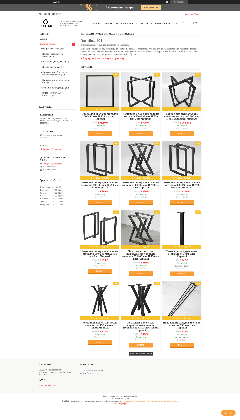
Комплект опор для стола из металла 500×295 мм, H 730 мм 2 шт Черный (141, 116)
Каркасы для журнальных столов (55, 81)
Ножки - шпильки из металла (52, 55)
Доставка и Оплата (126, 23)
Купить (99, 133)
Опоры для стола (50, 48)
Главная (95, 23)
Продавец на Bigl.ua (120, 398)
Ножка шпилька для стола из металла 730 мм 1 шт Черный (181, 325)
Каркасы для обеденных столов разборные (54, 73)
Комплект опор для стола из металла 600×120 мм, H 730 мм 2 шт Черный (182, 185)
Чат (230, 413)
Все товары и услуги (140, 353)
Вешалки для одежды (53, 87)
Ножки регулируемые (53, 61)
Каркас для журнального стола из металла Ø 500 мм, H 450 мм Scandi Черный (181, 116)
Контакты (146, 23)
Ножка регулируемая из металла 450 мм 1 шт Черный (181, 253)
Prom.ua (133, 396)
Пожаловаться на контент (134, 401)
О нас (176, 23)
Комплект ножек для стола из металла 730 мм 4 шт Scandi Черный (99, 325)
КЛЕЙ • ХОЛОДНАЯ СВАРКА (51, 94)
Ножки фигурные (51, 67)
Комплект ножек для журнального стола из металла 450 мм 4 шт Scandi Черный (140, 326)
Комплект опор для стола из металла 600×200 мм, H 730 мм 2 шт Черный (100, 253)
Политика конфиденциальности (163, 401)
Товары (107, 23)
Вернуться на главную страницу (103, 58)
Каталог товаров (48, 44)
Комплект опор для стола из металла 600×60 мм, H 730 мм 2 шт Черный (100, 185)
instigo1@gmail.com (52, 164)
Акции (43, 39)
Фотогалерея (162, 23)
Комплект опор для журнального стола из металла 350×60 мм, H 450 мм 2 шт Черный (140, 255)
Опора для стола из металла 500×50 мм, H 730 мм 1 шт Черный (100, 116)
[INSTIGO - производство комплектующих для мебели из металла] (48, 23)
